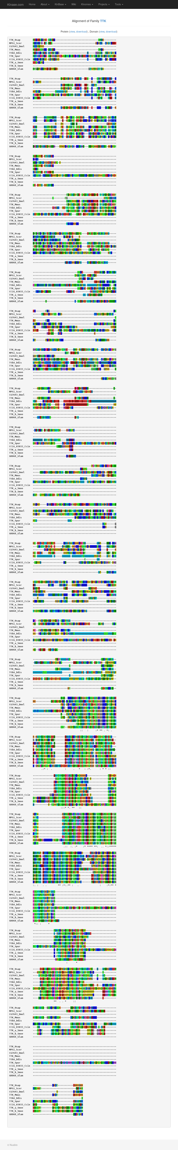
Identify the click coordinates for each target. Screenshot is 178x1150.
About (44, 4)
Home (32, 4)
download (81, 31)
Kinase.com (15, 4)
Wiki (73, 4)
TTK (103, 21)
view (72, 31)
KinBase (59, 4)
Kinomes (86, 4)
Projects (103, 4)
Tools (118, 4)
